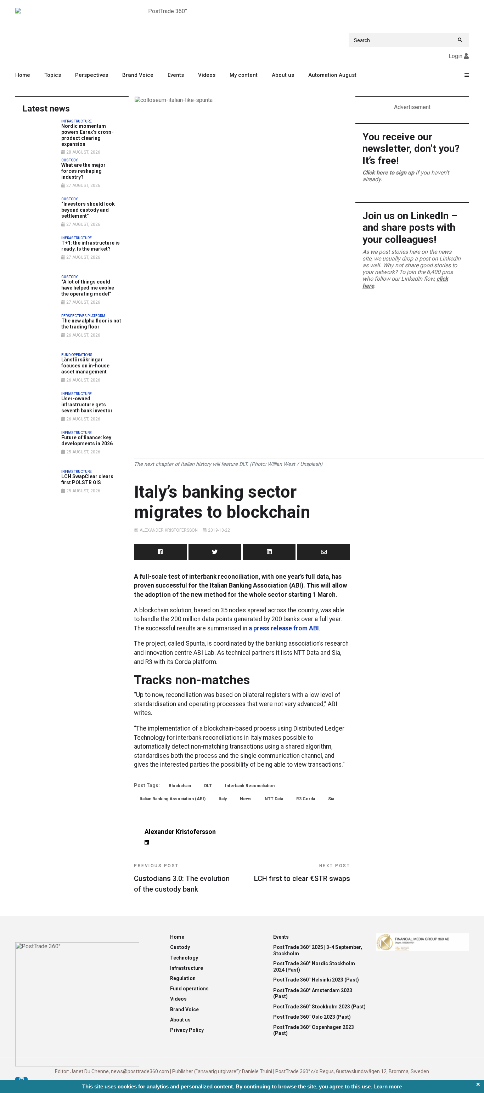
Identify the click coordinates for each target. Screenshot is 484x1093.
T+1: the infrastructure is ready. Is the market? (90, 246)
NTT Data (274, 798)
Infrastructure (186, 968)
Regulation (183, 978)
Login (455, 56)
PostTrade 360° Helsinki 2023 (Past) (316, 980)
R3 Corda (305, 798)
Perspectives (91, 75)
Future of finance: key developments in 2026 (87, 440)
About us (283, 75)
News (246, 798)
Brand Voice (137, 75)
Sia (331, 798)
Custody (180, 947)
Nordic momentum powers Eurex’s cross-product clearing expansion (87, 135)
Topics (52, 75)
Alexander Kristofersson (169, 530)
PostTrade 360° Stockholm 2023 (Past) (319, 1006)
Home (22, 75)
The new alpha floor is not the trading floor (91, 324)
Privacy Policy (187, 1030)
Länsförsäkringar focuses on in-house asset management (85, 365)
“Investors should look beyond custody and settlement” (88, 210)
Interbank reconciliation (250, 785)
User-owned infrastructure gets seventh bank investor (87, 404)
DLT (208, 785)
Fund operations (189, 988)
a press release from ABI (284, 628)
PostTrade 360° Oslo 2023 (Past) (312, 1017)
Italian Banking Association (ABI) (173, 798)
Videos (206, 75)
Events (176, 75)
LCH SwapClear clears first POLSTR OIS (87, 479)
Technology (184, 958)
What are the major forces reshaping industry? (83, 171)
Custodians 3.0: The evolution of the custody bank (182, 878)
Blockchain (180, 785)
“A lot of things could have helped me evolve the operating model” (87, 288)
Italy (223, 798)
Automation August (332, 75)
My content (244, 75)
